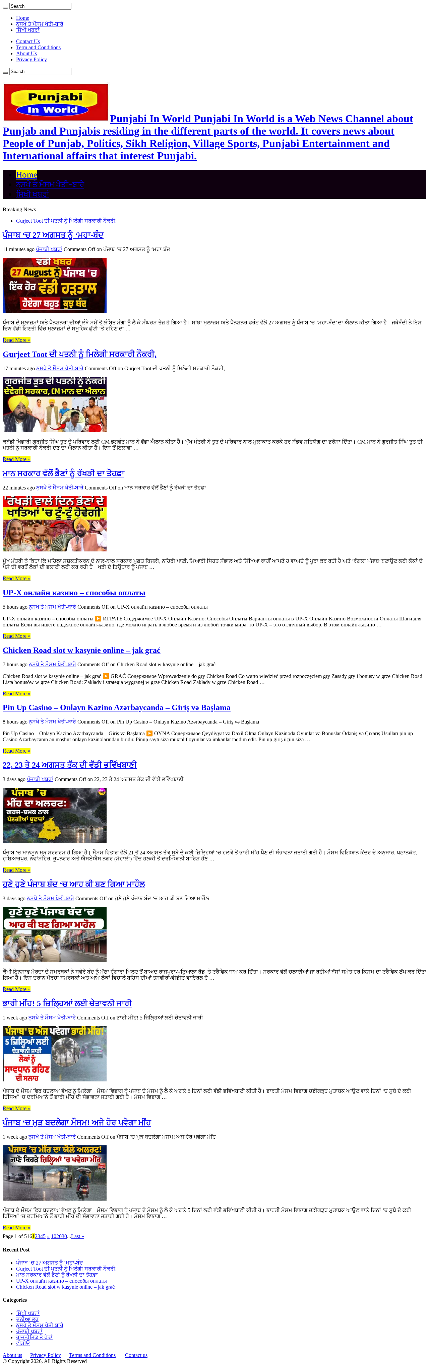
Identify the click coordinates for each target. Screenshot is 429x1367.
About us (12, 1355)
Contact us (136, 1355)
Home (22, 18)
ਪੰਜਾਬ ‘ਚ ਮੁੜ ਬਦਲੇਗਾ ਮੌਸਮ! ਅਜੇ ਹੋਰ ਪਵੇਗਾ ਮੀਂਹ (77, 1122)
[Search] (5, 8)
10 (53, 1236)
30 (64, 1236)
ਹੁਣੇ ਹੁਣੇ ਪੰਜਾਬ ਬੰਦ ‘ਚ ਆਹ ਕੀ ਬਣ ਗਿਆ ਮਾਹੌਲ (74, 884)
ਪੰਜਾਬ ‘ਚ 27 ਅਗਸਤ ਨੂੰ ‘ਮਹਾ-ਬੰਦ (53, 235)
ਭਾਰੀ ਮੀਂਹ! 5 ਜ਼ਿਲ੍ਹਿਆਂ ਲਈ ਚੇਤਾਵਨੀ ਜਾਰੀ (67, 1003)
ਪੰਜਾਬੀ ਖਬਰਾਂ (49, 249)
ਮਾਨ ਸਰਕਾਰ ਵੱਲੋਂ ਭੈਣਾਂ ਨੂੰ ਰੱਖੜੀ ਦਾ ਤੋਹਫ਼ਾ (63, 473)
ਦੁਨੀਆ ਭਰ (27, 1319)
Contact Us (28, 41)
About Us (26, 53)
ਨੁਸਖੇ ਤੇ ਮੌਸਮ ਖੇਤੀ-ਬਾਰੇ (39, 24)
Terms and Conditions (92, 1355)
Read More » (16, 340)
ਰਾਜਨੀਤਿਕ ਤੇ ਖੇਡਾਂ (34, 1337)
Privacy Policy (31, 59)
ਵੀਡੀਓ (23, 1343)
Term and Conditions (38, 47)
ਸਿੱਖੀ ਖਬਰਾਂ (28, 30)
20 (59, 1236)
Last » (77, 1236)
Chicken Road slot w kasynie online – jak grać (82, 650)
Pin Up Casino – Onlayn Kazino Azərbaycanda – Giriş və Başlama (117, 707)
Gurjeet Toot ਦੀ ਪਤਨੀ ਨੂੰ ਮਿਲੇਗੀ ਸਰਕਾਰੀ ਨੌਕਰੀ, (66, 221)
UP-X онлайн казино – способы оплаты (74, 592)
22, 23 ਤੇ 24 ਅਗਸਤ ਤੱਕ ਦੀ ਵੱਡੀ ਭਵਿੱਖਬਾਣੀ (70, 765)
